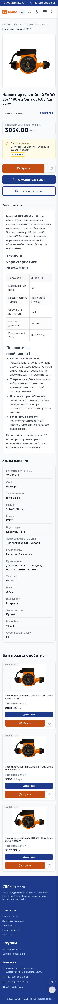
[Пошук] (22, 12)
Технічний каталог (31, 191)
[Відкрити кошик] (53, 12)
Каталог (18, 24)
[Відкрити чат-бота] (52, 981)
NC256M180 (17, 154)
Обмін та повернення (13, 953)
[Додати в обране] (51, 168)
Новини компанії (10, 929)
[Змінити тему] (52, 989)
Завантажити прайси (13, 920)
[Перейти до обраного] (29, 12)
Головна (6, 24)
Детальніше (29, 714)
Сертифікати (9, 925)
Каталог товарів (10, 916)
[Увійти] (37, 12)
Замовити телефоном (31, 179)
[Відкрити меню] (44, 12)
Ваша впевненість (11, 949)
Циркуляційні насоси (36, 24)
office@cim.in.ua (14, 987)
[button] (29, 60)
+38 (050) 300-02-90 (17, 976)
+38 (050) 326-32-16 (17, 982)
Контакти (7, 934)
